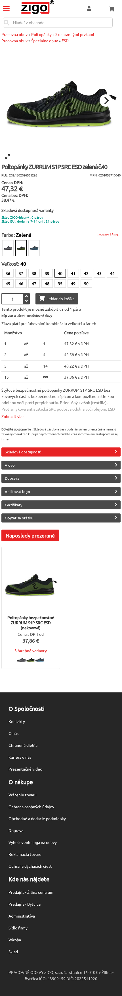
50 (86, 283)
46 (21, 283)
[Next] (106, 100)
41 (73, 273)
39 (47, 273)
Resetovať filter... (108, 234)
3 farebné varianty (30, 650)
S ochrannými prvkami (74, 34)
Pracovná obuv (14, 34)
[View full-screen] (7, 156)
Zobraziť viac (12, 416)
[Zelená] (21, 248)
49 (73, 283)
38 (34, 273)
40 (60, 273)
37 (21, 273)
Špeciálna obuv (44, 40)
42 (86, 273)
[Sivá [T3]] (7, 248)
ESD (65, 40)
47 (34, 283)
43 (99, 273)
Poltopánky (41, 34)
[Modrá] (34, 248)
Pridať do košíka (61, 298)
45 (8, 283)
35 (60, 283)
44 (112, 273)
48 (47, 283)
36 (8, 273)
